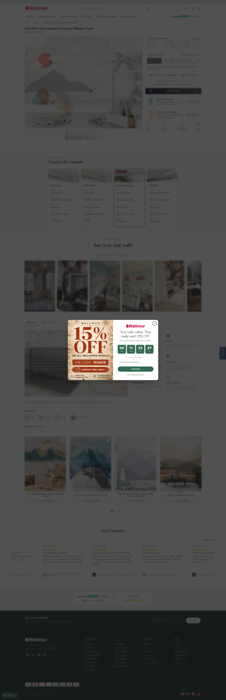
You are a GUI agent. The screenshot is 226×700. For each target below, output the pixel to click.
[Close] (155, 323)
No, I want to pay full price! (135, 374)
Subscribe (135, 369)
